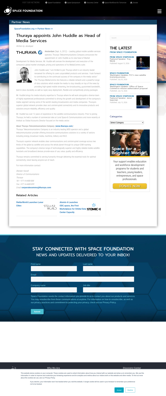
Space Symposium (73, 3)
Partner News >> (45, 28)
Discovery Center (92, 3)
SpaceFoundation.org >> (25, 28)
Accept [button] (119, 390)
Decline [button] (130, 390)
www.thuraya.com (64, 126)
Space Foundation (54, 3)
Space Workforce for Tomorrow (115, 3)
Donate (135, 3)
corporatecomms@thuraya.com (36, 187)
